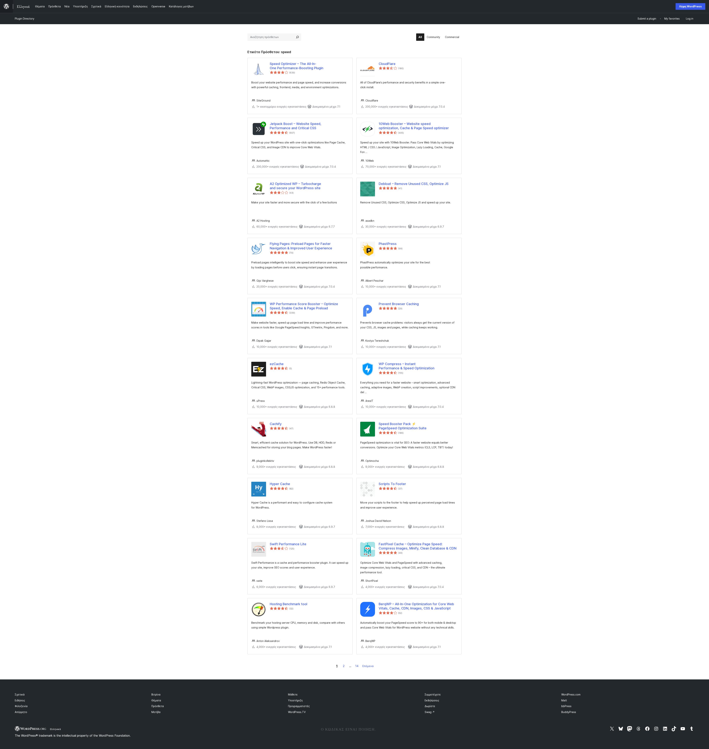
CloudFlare (387, 64)
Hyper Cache (280, 484)
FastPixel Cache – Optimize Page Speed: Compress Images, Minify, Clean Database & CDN (417, 546)
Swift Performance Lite (288, 544)
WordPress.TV (297, 712)
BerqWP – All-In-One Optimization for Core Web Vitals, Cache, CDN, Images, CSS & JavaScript (416, 606)
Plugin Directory (24, 18)
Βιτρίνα (155, 694)
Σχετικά (20, 694)
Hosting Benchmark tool (288, 604)
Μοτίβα (155, 712)
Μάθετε (293, 694)
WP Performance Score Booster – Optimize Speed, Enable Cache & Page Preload (304, 306)
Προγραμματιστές (299, 706)
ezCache (277, 364)
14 (357, 666)
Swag (430, 712)
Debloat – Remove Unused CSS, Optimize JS (413, 184)
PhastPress (388, 244)
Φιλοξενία (21, 706)
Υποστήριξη (295, 700)
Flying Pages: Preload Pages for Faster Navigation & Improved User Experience (301, 246)
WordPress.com (570, 694)
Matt (564, 700)
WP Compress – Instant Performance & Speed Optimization (406, 366)
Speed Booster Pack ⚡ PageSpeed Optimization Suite (403, 426)
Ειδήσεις (20, 700)
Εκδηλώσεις (432, 700)
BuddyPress (568, 712)
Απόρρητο (21, 712)
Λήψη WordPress (690, 6)
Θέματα (156, 700)
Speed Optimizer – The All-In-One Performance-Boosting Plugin (296, 66)
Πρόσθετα (157, 706)
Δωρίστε (430, 706)
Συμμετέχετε (433, 694)
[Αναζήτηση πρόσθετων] (297, 37)
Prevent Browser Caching (399, 304)
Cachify (276, 424)
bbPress (566, 706)
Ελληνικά (55, 729)
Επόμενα (368, 666)
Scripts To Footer (392, 484)
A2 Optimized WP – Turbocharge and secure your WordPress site (295, 186)
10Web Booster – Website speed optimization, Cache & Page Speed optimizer (414, 126)
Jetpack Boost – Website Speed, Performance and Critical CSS (295, 126)
